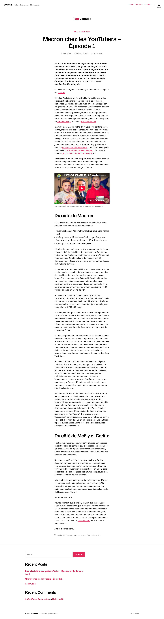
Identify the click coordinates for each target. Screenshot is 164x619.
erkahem (8, 5)
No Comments (98, 53)
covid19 (63, 535)
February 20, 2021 (82, 53)
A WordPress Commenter (37, 599)
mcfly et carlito (90, 535)
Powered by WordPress (48, 614)
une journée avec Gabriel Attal (78, 150)
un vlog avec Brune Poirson (74, 147)
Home (131, 5)
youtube (98, 535)
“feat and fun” (84, 520)
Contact (147, 5)
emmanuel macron (73, 535)
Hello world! (30, 584)
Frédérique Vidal (88, 121)
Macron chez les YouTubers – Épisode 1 (82, 42)
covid (59, 535)
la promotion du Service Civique (77, 153)
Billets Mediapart (82, 32)
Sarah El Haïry (64, 121)
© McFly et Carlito (96, 206)
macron (82, 535)
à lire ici (61, 92)
